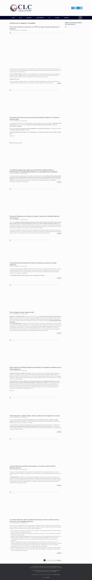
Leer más (59, 83)
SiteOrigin (48, 577)
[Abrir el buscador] (80, 18)
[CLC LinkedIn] (78, 8)
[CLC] (21, 8)
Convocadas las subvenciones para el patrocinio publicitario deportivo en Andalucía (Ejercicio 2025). (34, 118)
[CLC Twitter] (75, 8)
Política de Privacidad (56, 574)
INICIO (13, 17)
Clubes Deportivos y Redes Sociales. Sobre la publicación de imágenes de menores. (35, 416)
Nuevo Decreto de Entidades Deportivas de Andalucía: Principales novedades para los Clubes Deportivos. (35, 368)
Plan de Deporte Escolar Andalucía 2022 (22, 312)
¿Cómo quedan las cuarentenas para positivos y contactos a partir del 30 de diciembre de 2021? (32, 467)
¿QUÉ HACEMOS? (40, 17)
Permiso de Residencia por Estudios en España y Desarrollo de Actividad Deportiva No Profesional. (34, 217)
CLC (49, 17)
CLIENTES (57, 17)
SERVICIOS (29, 17)
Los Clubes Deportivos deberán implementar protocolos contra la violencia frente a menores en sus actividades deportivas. (34, 520)
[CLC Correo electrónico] (81, 8)
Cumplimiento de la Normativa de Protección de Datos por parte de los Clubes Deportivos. (33, 264)
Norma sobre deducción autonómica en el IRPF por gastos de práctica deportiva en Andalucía (35, 28)
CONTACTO (66, 17)
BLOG (20, 17)
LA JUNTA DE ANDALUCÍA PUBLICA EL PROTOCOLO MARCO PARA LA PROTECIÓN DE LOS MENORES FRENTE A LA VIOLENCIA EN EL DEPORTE (33, 171)
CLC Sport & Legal (23, 30)
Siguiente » (59, 560)
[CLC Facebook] (72, 8)
